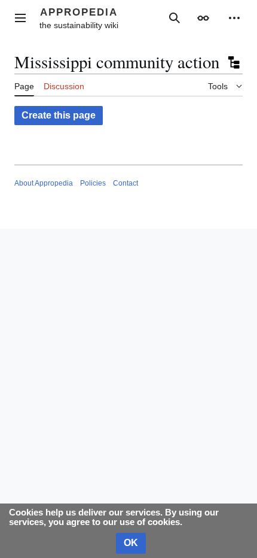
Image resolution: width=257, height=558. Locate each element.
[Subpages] (233, 62)
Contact (125, 183)
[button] (20, 18)
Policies (93, 183)
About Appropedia (43, 183)
